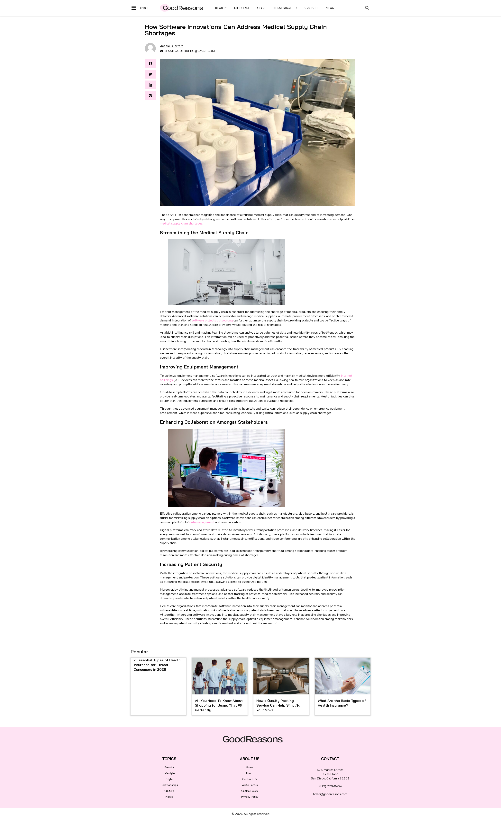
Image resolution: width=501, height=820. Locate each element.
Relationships (285, 8)
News (330, 8)
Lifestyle (242, 8)
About (250, 773)
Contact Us (249, 779)
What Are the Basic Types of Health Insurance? (342, 703)
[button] (150, 63)
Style (261, 8)
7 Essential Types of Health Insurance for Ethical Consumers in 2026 (156, 665)
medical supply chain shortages (181, 223)
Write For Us (249, 785)
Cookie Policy (249, 791)
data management (201, 522)
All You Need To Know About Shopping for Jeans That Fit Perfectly (219, 705)
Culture (312, 8)
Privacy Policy (249, 797)
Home (249, 767)
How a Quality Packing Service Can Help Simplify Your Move (278, 705)
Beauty (221, 8)
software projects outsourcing (212, 320)
